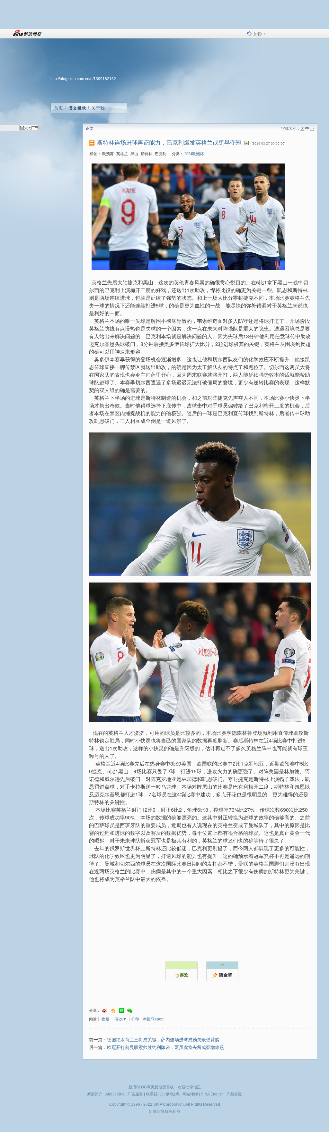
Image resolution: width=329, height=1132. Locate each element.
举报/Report (153, 1019)
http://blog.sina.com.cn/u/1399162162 (83, 79)
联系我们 (153, 1094)
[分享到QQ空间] (113, 1010)
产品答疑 (234, 1094)
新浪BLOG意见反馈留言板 (151, 1087)
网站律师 (190, 1094)
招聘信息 (172, 1094)
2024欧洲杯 (194, 154)
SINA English (212, 1094)
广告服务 (135, 1094)
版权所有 (173, 1111)
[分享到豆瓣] (121, 1010)
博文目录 (77, 108)
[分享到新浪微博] (104, 1010)
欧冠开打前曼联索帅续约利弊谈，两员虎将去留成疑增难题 (165, 1047)
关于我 (98, 108)
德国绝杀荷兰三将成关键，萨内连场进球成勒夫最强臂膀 (163, 1039)
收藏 (105, 1019)
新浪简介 (94, 1094)
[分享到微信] (129, 1010)
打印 (135, 1019)
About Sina (115, 1094)
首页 (58, 108)
